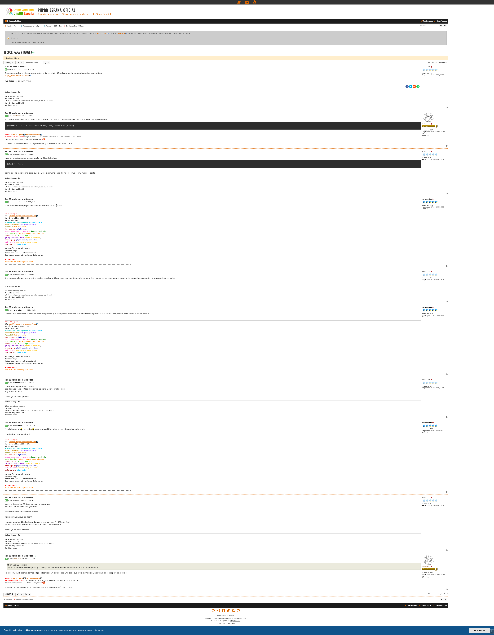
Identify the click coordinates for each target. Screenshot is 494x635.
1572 (431, 205)
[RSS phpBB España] (233, 610)
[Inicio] (20, 12)
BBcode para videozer (17, 52)
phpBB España (18, 134)
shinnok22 (426, 67)
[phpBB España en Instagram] (218, 610)
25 (431, 73)
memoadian (427, 199)
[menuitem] (239, 2)
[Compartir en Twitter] (410, 86)
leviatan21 (426, 124)
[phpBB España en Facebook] (223, 610)
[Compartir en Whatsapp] (418, 86)
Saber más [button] (99, 630)
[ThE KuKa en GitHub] (238, 610)
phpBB (220, 618)
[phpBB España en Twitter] (228, 610)
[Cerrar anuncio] (446, 31)
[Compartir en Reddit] (414, 86)
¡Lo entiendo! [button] (480, 630)
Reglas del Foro (12, 58)
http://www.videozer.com (17, 75)
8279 (431, 130)
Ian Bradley (230, 616)
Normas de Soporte (33, 134)
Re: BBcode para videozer (19, 113)
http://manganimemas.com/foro (22, 216)
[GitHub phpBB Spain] (213, 610)
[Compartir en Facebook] (407, 86)
